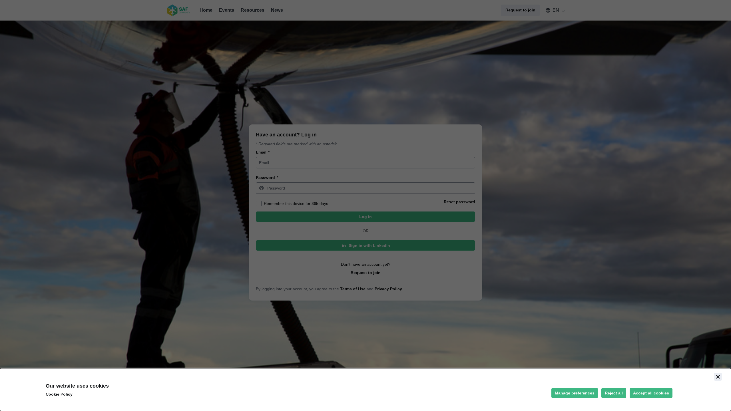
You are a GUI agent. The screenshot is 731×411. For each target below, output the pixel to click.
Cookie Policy (59, 394)
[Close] (718, 377)
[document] (365, 389)
